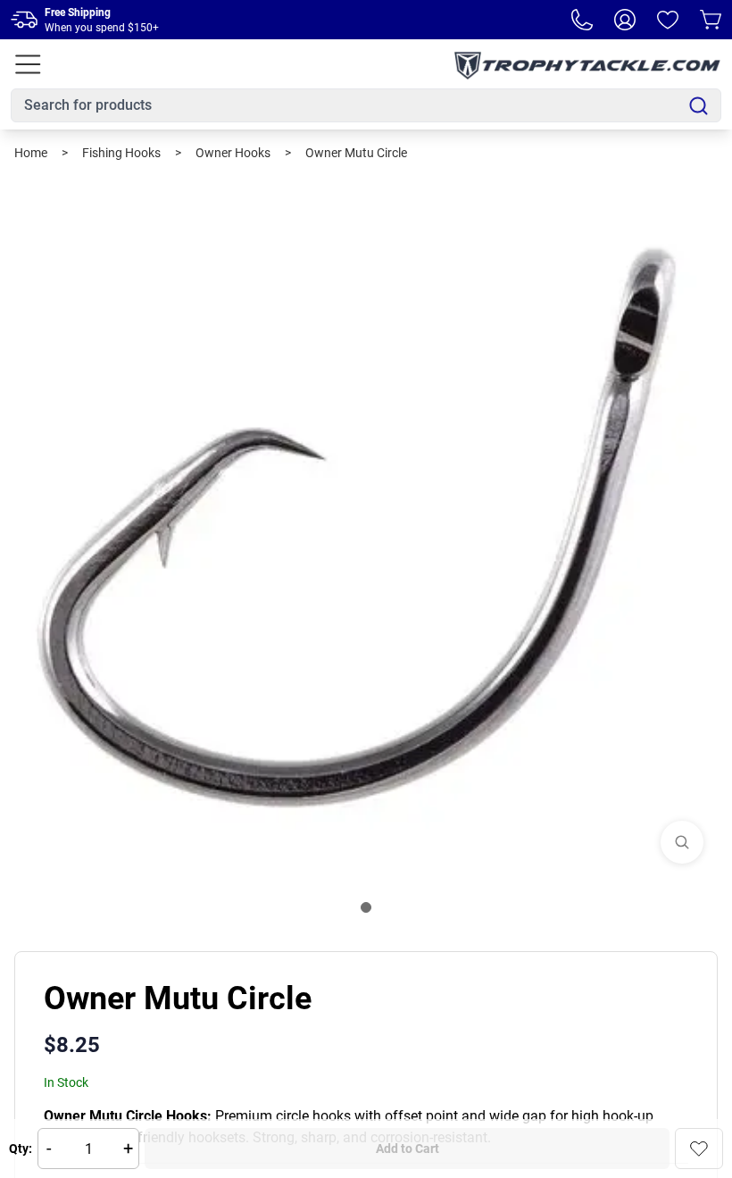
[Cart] (710, 19)
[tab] (366, 907)
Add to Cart (407, 1148)
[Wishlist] (667, 19)
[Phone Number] (582, 19)
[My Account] (625, 19)
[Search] (698, 105)
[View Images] (682, 842)
